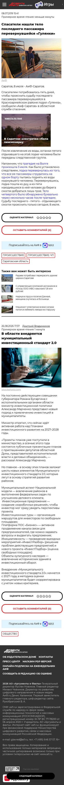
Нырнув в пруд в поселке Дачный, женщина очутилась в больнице (33, 297)
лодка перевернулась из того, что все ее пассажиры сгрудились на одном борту (30, 174)
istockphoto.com (11, 389)
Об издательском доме (19, 656)
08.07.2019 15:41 (10, 13)
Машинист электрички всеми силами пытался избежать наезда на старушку (35, 308)
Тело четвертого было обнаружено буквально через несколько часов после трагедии (29, 194)
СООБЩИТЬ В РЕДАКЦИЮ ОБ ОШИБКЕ (27, 673)
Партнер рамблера (31, 769)
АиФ (4, 80)
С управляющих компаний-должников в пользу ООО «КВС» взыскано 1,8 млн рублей (36, 288)
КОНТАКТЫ (46, 656)
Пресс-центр (11, 661)
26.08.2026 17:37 (10, 326)
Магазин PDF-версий (37, 661)
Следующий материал (30, 776)
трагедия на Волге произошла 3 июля (24, 165)
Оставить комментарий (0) (32, 230)
